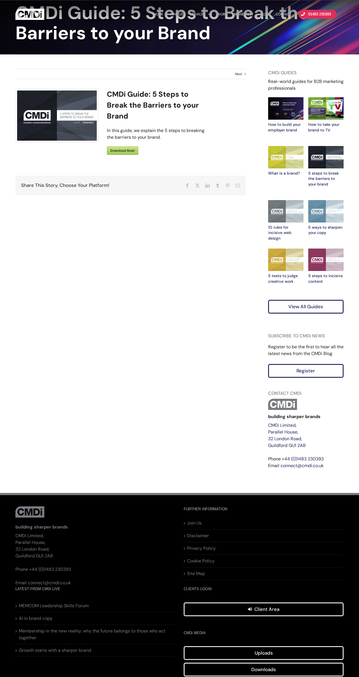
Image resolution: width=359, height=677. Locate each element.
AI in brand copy (35, 618)
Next (238, 74)
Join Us (194, 523)
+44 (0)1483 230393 (303, 459)
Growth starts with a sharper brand (55, 650)
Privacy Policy (201, 548)
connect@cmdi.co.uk (302, 466)
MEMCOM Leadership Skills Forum (54, 606)
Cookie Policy (201, 561)
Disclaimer (198, 536)
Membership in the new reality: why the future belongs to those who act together (92, 634)
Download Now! (122, 150)
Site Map (196, 573)
